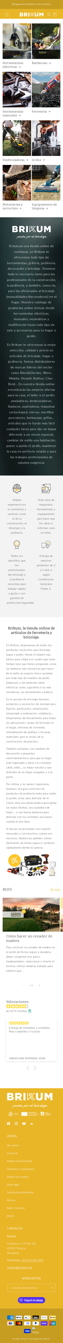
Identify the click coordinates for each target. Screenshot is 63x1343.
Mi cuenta (13, 1145)
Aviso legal (13, 1184)
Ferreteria (39, 111)
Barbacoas (39, 63)
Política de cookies (18, 1176)
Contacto (12, 1153)
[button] (7, 14)
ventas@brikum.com (19, 1267)
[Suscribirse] (51, 1288)
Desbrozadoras (14, 160)
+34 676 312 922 (32, 1260)
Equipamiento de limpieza (44, 206)
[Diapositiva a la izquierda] (24, 985)
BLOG (10, 1215)
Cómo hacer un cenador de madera (29, 938)
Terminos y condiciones (20, 1168)
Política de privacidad (19, 1161)
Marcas (11, 1200)
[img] (33, 1006)
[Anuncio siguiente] (56, 4)
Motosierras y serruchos (13, 206)
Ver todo (55, 889)
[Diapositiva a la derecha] (39, 985)
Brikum (24, 1339)
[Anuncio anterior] (6, 4)
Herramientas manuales (13, 113)
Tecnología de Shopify (39, 1339)
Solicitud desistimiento (20, 1192)
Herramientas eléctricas (13, 65)
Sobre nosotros (16, 1208)
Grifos (36, 160)
